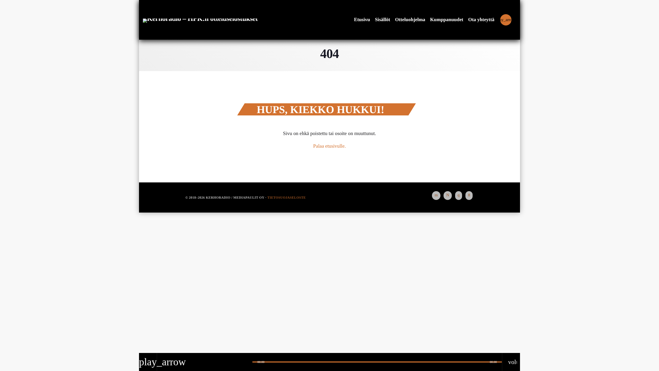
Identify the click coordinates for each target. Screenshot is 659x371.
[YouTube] (436, 195)
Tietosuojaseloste (286, 197)
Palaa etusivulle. (329, 146)
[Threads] (448, 195)
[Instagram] (458, 195)
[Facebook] (469, 195)
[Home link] (200, 20)
